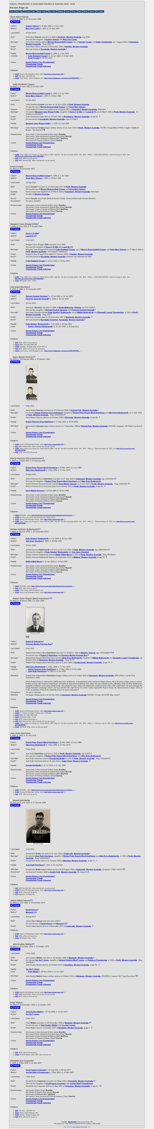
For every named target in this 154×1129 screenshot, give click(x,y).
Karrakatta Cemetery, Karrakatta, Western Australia (62, 320)
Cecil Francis (36, 1070)
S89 (16, 76)
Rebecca (97, 960)
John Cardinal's (76, 1126)
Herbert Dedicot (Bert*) (71, 960)
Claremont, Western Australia (84, 109)
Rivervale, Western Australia (77, 417)
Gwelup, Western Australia (81, 254)
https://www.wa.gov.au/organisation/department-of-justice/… (52, 515)
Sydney (32, 26)
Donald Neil (57, 758)
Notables (60, 11)
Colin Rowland (37, 56)
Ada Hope (34, 541)
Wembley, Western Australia (76, 1023)
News (80, 11)
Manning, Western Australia (75, 861)
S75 (16, 894)
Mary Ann (33, 28)
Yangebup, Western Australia (77, 1086)
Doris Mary (34, 96)
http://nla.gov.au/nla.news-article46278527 (29, 156)
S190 (17, 347)
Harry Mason (68, 484)
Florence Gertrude (37, 299)
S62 (16, 158)
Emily (104, 42)
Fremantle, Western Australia (80, 1081)
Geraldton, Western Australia (76, 965)
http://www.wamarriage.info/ (54, 74)
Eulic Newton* (59, 312)
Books (86, 11)
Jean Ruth (37, 671)
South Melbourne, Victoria (70, 307)
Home (12, 11)
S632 (17, 78)
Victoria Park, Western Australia (83, 410)
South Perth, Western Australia (63, 872)
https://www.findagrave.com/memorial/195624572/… (62, 78)
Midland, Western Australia (85, 557)
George (85, 42)
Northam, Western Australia (69, 37)
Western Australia (41, 194)
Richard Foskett (37, 296)
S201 (17, 515)
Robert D (34, 642)
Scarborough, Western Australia (88, 662)
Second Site (84, 1126)
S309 (17, 517)
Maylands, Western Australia (78, 317)
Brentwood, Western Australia (76, 117)
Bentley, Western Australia (76, 47)
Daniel (32, 910)
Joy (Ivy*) (42, 960)
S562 (17, 1055)
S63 (16, 160)
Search (92, 11)
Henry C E (76, 112)
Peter (33, 972)
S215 (17, 345)
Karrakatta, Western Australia (53, 49)
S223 (17, 1113)
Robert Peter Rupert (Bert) (89, 413)
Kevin (34, 58)
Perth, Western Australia (79, 104)
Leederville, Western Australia (78, 926)
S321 (17, 281)
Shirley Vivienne (40, 327)
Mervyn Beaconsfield (60, 42)
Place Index (52, 11)
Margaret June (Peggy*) (47, 112)
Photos (73, 11)
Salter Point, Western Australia (75, 761)
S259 (17, 1115)
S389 (17, 155)
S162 (17, 74)
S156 (17, 727)
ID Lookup (99, 11)
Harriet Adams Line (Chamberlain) (40, 62)
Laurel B (91, 112)
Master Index (41, 11)
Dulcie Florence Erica (49, 413)
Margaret (31, 912)
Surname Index (30, 11)
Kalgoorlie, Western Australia (76, 854)
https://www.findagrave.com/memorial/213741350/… (62, 351)
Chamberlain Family (34, 64)
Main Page (19, 11)
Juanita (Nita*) (37, 1072)
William (85, 312)
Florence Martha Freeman (39, 644)
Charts (67, 11)
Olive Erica (118, 413)
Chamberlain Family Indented (38, 66)
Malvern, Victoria (88, 653)
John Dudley (34, 1012)
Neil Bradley (72, 1122)
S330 (17, 713)
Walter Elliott (63, 555)
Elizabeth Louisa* (111, 312)
